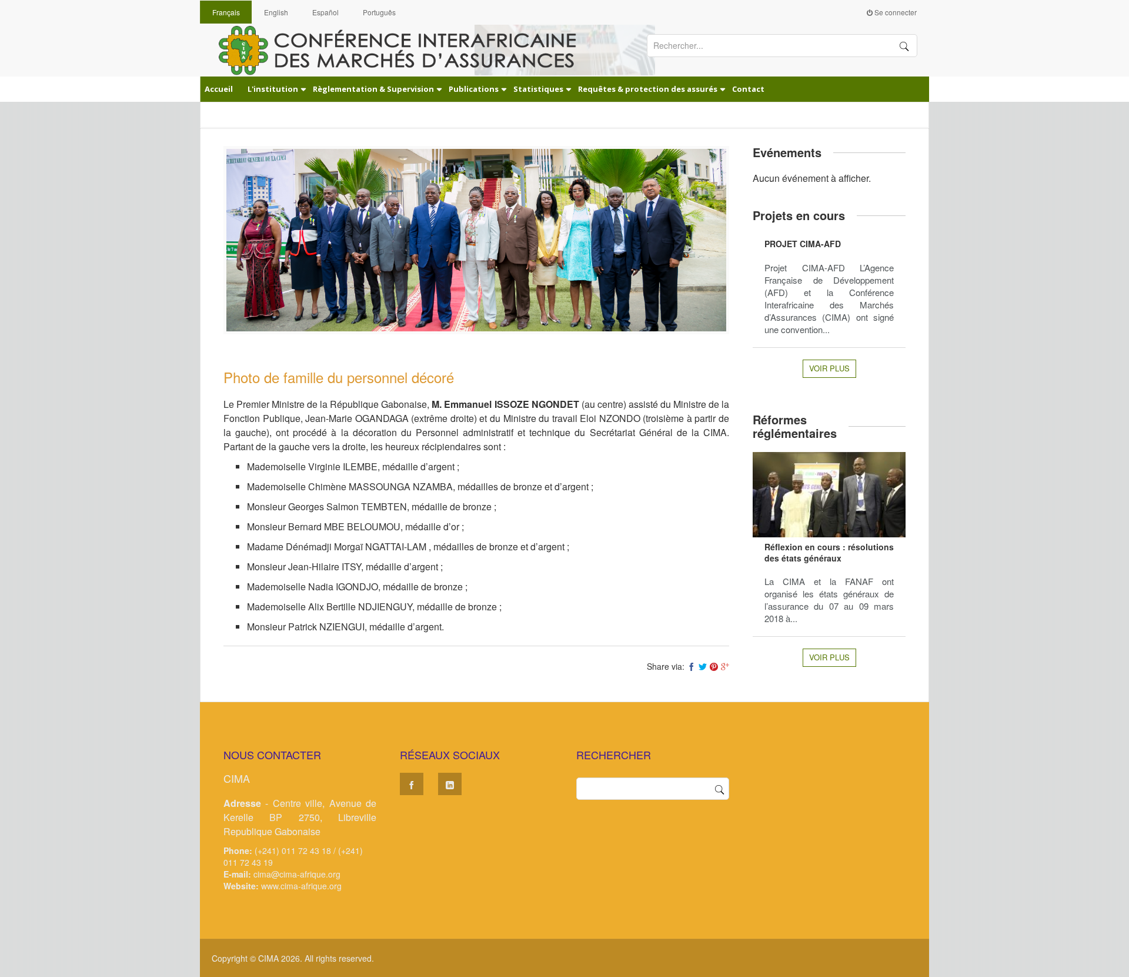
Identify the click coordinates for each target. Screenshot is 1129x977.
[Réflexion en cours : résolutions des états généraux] (829, 494)
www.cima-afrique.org (301, 886)
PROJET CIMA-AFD (802, 244)
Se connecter (895, 12)
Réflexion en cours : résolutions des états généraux (829, 552)
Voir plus (829, 368)
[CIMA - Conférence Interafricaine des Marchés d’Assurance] (406, 49)
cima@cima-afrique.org (296, 874)
